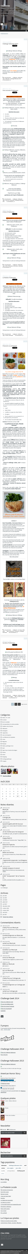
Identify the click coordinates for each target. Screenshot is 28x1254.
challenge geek (21, 1171)
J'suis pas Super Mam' (6, 1196)
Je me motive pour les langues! (13, 832)
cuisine (3, 1168)
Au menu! (20, 630)
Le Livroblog (4, 1182)
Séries (3, 754)
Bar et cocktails (6, 722)
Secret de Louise (5, 1192)
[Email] (2, 24)
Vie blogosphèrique (6, 759)
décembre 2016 (6, 906)
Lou (15, 56)
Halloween (20, 77)
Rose (21, 391)
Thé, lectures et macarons (7, 1190)
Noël (3, 748)
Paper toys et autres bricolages (9, 750)
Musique (4, 743)
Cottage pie (6, 817)
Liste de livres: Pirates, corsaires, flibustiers (11, 1223)
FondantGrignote (8, 935)
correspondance (11, 1171)
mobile (6, 335)
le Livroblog (22, 56)
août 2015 (5, 912)
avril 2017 (5, 904)
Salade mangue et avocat (11, 868)
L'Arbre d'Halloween (8, 212)
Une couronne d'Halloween (10, 90)
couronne (7, 200)
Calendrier (3, 1011)
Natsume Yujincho (9, 845)
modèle (8, 238)
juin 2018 (5, 895)
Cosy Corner (3, 1210)
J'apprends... (5, 733)
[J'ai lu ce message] (26, 1250)
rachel (5, 943)
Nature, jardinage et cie (7, 746)
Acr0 (24, 579)
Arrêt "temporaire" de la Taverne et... (14, 877)
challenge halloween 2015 (15, 78)
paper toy (23, 696)
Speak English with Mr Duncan (13, 824)
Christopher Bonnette (19, 664)
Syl (4, 103)
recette (3, 1171)
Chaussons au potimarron (10, 346)
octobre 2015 (6, 910)
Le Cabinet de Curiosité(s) (7, 1200)
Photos (4, 752)
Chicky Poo (6, 928)
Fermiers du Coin (8, 378)
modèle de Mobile (19, 321)
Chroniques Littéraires (6, 1206)
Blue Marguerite (7, 180)
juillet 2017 (5, 902)
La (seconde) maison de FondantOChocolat (11, 1204)
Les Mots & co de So (5, 1202)
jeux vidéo (18, 1168)
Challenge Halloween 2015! (10, 44)
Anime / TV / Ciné (6, 717)
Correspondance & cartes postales (10, 724)
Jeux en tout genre (6, 735)
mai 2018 (5, 897)
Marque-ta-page (4, 1194)
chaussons (17, 631)
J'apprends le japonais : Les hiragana (15, 860)
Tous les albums (7, 776)
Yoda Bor (3, 1198)
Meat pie (5, 809)
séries (2, 1173)
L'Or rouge (8, 103)
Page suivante (24, 704)
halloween (7, 78)
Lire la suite (7, 1029)
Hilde (19, 193)
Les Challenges (4, 887)
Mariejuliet (14, 103)
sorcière (19, 696)
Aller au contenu (4, 1)
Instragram (4, 730)
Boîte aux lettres (8, 852)
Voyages (4, 761)
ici (10, 670)
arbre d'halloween (9, 266)
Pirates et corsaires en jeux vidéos (9, 1221)
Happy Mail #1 (7, 838)
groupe (14, 58)
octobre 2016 (6, 908)
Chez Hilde (5, 5)
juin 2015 (5, 914)
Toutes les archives (8, 917)
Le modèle (7, 310)
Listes (3, 739)
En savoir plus (16, 1252)
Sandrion (12, 394)
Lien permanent (7, 77)
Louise (4, 394)
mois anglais (10, 1168)
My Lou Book (4, 1213)
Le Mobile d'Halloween (9, 278)
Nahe (13, 390)
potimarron (11, 631)
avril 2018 (5, 900)
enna (4, 957)
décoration (15, 266)
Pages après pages (5, 1208)
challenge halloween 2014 (15, 1165)
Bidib (4, 964)
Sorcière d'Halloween (9, 643)
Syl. (16, 621)
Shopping (4, 756)
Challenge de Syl (14, 601)
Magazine (4, 741)
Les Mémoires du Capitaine (8, 737)
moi (14, 619)
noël (25, 1165)
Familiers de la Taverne (7, 726)
